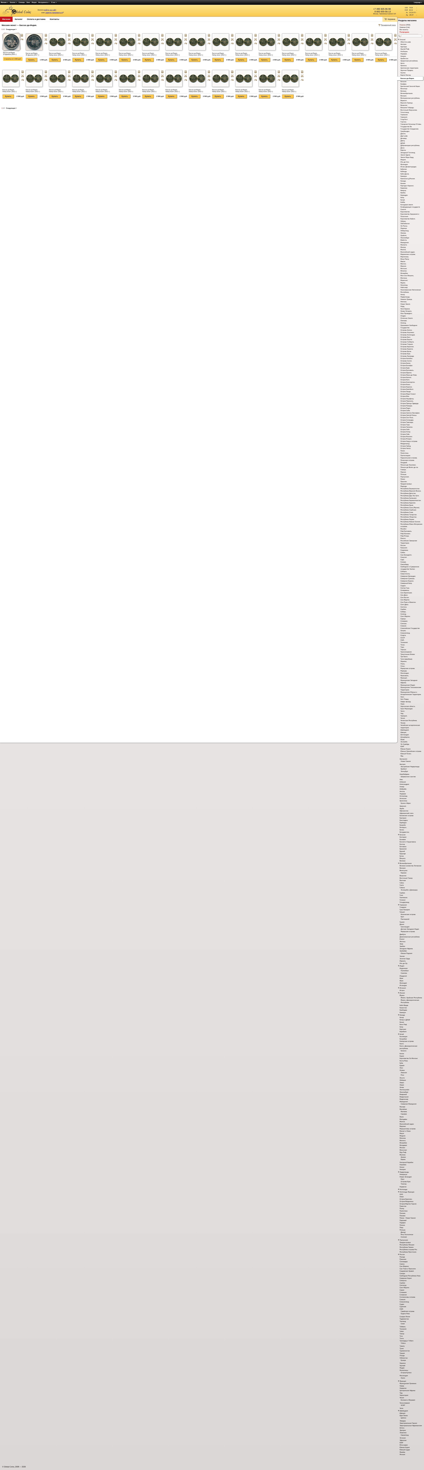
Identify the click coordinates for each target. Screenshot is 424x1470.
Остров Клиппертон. (407, 382)
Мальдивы (403, 1119)
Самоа (402, 1264)
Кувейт (402, 1065)
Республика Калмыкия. (408, 498)
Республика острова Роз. (408, 1249)
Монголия (403, 1150)
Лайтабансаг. (405, 223)
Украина (403, 1363)
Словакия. (404, 621)
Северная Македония (408, 1104)
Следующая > (11, 29)
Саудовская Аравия (407, 1271)
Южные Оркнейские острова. (411, 751)
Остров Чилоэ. (405, 448)
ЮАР (401, 1443)
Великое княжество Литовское (410, 866)
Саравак (404, 1114)
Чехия (402, 1398)
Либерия (403, 1080)
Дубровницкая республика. (410, 145)
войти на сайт (50, 10)
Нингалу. (403, 301)
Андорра (403, 794)
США (401, 1309)
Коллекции (403, 1036)
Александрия (404, 784)
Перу (401, 1227)
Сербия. (403, 609)
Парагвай (403, 1220)
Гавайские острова (407, 1311)
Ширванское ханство (408, 776)
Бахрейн (403, 825)
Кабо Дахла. (404, 174)
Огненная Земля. (406, 318)
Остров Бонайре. (406, 365)
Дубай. (402, 143)
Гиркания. (404, 117)
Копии (402, 1053)
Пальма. (403, 1213)
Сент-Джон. (404, 604)
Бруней (402, 851)
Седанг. (403, 586)
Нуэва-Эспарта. (406, 311)
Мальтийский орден (407, 1124)
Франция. (403, 678)
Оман (402, 1197)
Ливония (404, 1072)
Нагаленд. (404, 285)
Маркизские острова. (408, 254)
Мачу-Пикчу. (404, 259)
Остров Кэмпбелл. (407, 389)
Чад (401, 1393)
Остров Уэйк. (405, 434)
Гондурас (403, 907)
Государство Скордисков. (409, 129)
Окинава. (403, 320)
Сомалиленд (404, 1302)
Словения (403, 1295)
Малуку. (403, 247)
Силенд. (403, 614)
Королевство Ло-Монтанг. (409, 1058)
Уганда (402, 1355)
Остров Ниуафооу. (407, 399)
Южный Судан (405, 1450)
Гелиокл (402, 900)
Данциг (403, 1232)
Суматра (404, 973)
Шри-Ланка (404, 1415)
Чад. (402, 713)
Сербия (402, 1283)
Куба (401, 1063)
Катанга (403, 1051)
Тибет (402, 1331)
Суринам (403, 1306)
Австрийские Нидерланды (410, 766)
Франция (403, 1381)
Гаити (402, 885)
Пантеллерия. (405, 455)
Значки (402, 956)
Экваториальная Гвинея (408, 1423)
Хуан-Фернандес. (406, 709)
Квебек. (403, 193)
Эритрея (403, 1430)
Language (418, 2)
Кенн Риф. (403, 1024)
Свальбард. (404, 564)
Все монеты (404, 29)
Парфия (403, 1223)
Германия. (404, 114)
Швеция (402, 1413)
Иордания (403, 976)
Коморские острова (407, 1041)
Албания (403, 782)
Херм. (402, 704)
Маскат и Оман (405, 1131)
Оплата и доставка (36, 19)
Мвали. (403, 261)
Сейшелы (403, 1280)
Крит (402, 917)
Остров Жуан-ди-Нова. (408, 375)
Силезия (404, 1237)
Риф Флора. (404, 536)
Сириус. (403, 619)
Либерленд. (404, 231)
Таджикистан (404, 1319)
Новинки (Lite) (405, 27)
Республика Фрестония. (408, 1252)
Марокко (403, 1126)
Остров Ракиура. (406, 406)
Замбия (402, 946)
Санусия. (403, 557)
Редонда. (403, 486)
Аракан (403, 1157)
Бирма (403, 1159)
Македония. (404, 242)
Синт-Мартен (404, 1287)
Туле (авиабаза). (406, 659)
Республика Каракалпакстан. (410, 500)
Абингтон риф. (405, 42)
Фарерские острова (408, 931)
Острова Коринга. (406, 349)
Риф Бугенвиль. (406, 531)
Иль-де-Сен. (404, 162)
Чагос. (402, 711)
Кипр (401, 1027)
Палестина (403, 1211)
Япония (402, 1454)
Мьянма (402, 1155)
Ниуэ (402, 1179)
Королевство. (405, 212)
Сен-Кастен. (404, 597)
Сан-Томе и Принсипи (408, 1269)
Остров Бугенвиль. (407, 370)
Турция (402, 1353)
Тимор (402, 1334)
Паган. (402, 451)
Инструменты (43, 2)
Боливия (403, 839)
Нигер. (402, 294)
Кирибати (403, 1031)
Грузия (402, 922)
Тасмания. (404, 642)
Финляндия (404, 1375)
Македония (404, 1101)
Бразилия (403, 849)
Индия (402, 966)
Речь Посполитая (407, 1234)
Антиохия (403, 798)
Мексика (403, 1138)
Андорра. (403, 54)
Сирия (402, 1290)
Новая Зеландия (406, 1177)
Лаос (401, 1068)
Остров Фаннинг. (406, 436)
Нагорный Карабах (406, 1162)
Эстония (403, 1438)
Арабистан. (404, 58)
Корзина (391, 19)
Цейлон (403, 1418)
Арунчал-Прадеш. (406, 70)
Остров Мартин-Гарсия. (408, 1204)
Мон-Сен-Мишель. (407, 275)
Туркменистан (405, 1351)
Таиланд (403, 1321)
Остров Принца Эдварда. (409, 403)
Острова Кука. (405, 354)
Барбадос (403, 822)
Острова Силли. (406, 361)
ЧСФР (403, 1405)
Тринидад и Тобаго (406, 1341)
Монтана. (403, 278)
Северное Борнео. (407, 581)
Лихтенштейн (404, 1090)
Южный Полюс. (406, 754)
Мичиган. (403, 271)
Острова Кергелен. (407, 346)
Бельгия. (403, 81)
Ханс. (402, 697)
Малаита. (403, 245)
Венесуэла (403, 870)
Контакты (54, 19)
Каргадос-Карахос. (407, 186)
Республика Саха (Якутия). (410, 507)
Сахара (402, 1273)
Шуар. (402, 739)
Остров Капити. (406, 377)
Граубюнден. (405, 131)
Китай (402, 1034)
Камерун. (403, 176)
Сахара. (403, 562)
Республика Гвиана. (407, 1247)
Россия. (403, 545)
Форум (34, 2)
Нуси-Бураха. (405, 309)
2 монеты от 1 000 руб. (12, 59)
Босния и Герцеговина (408, 842)
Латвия (402, 1070)
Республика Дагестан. (408, 493)
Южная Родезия (406, 953)
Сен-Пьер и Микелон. (408, 602)
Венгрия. (403, 96)
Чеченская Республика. (408, 720)
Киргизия (403, 1029)
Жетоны (402, 941)
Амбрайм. (403, 789)
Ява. (402, 756)
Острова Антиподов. (407, 335)
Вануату (402, 858)
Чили (401, 1408)
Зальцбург (404, 771)
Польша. (403, 474)
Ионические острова (408, 914)
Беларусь (403, 827)
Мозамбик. (404, 273)
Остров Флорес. (406, 439)
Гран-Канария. (405, 910)
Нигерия (403, 1169)
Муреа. (403, 283)
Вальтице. (404, 88)
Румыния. (404, 548)
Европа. (403, 150)
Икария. (403, 160)
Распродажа (404, 32)
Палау (402, 1208)
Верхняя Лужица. (406, 103)
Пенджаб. (403, 462)
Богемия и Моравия (408, 1400)
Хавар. (402, 1386)
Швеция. (403, 732)
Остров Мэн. (405, 396)
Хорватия (403, 1388)
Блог (28, 2)
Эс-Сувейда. (405, 744)
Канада (402, 1015)
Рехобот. (403, 529)
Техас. (402, 645)
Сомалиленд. (405, 633)
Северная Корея (406, 1278)
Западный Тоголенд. (407, 152)
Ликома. (403, 233)
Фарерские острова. (407, 668)
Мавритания (404, 1097)
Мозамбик (403, 1143)
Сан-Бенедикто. (406, 555)
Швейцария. (404, 730)
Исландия (403, 985)
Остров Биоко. (405, 363)
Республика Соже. (407, 512)
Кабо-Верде (404, 1005)
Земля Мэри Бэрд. (407, 157)
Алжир (402, 787)
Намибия (403, 1165)
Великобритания (406, 863)
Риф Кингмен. (405, 533)
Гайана (402, 887)
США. (402, 640)
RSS (408, 25)
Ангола (402, 791)
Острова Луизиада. (407, 356)
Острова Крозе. (406, 351)
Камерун (403, 1012)
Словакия (403, 1292)
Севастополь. (405, 574)
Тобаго (403, 1343)
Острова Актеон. (406, 330)
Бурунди (403, 853)
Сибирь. (403, 612)
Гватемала (403, 897)
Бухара (403, 1360)
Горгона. (403, 122)
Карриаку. (404, 188)
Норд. (402, 306)
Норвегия (403, 1187)
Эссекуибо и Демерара (409, 890)
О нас (54, 2)
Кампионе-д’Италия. (407, 178)
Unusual (402, 39)
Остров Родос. (405, 408)
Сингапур (403, 1285)
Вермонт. (403, 100)
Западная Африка (406, 948)
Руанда (402, 1257)
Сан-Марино (404, 1266)
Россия (402, 1254)
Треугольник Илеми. (407, 654)
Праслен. (403, 481)
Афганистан (404, 811)
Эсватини (403, 1432)
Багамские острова (406, 815)
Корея (402, 1056)
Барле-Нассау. (405, 75)
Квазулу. (403, 190)
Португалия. (404, 477)
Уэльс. (402, 666)
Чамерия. (403, 716)
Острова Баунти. (406, 339)
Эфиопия (403, 1440)
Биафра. (403, 84)
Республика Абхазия (407, 1245)
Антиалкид (403, 796)
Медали (402, 1136)
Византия (403, 876)
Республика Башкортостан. (410, 488)
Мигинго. (403, 1140)
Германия (403, 905)
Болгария (403, 837)
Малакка (404, 1111)
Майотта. (403, 240)
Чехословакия (405, 1403)
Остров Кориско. (406, 387)
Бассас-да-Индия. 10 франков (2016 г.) (9, 53)
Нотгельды (403, 1189)
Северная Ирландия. (408, 576)
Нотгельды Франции (407, 1192)
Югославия (404, 1445)
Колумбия (403, 1039)
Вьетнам (403, 880)
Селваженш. (404, 590)
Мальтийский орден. (407, 252)
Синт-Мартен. (405, 616)
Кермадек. (404, 195)
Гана (401, 895)
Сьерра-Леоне (405, 1316)
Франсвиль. (404, 675)
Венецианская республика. (410, 98)
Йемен (402, 995)
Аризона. (403, 65)
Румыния (403, 1259)
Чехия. (402, 718)
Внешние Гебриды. (407, 107)
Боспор (402, 844)
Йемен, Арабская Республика (411, 998)
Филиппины (404, 1370)
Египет (402, 939)
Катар (402, 1017)
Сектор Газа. (405, 588)
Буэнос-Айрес (406, 803)
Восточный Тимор (406, 878)
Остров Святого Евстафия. (410, 413)
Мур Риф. (403, 1152)
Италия (402, 993)
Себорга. (403, 571)
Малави (402, 1107)
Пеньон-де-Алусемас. (408, 465)
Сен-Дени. (404, 595)
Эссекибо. (404, 742)
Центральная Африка (407, 1390)
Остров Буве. (405, 368)
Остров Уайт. (405, 429)
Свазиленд (405, 1435)
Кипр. (402, 197)
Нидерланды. (405, 297)
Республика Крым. (407, 505)
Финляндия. (404, 673)
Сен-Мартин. (405, 600)
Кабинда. (403, 171)
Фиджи (402, 1368)
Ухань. (402, 664)
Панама (402, 1216)
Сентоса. (403, 607)
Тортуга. (403, 649)
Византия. (404, 105)
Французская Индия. (407, 685)
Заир (401, 944)
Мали (402, 1117)
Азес (401, 779)
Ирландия (403, 983)
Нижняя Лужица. (406, 299)
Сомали (402, 1299)
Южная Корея (405, 1447)
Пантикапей (405, 919)
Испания (403, 988)
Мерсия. (403, 266)
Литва (402, 1087)
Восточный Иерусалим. (408, 110)
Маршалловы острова (407, 1129)
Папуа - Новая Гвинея (408, 1218)
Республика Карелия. (408, 503)
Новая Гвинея (406, 761)
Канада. (403, 181)
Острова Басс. (405, 337)
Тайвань (403, 1326)
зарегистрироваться (54, 13)
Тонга (402, 1338)
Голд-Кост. (404, 119)
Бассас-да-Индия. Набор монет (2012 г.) (56, 54)
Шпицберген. (405, 737)
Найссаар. (404, 287)
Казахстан (403, 1008)
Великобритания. (406, 93)
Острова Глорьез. (406, 344)
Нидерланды (404, 1172)
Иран (401, 981)
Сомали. (403, 626)
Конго (402, 1044)
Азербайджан (404, 774)
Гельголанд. (404, 112)
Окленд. (403, 323)
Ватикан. (403, 91)
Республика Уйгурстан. (408, 517)
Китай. (402, 200)
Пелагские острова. (407, 460)
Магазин (4, 2)
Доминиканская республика (410, 937)
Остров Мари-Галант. (408, 394)
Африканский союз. (407, 813)
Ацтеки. (403, 73)
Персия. (403, 472)
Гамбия (402, 893)
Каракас (404, 873)
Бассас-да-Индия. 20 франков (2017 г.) (32, 54)
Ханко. (403, 1378)
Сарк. (402, 559)
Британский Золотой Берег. (410, 86)
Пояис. (402, 479)
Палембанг (405, 971)
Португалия (404, 1240)
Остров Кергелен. (406, 1199)
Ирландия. (404, 164)
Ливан (402, 1082)
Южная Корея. (405, 749)
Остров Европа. (406, 373)
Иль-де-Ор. (404, 963)
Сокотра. (403, 623)
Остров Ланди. (405, 391)
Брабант (404, 769)
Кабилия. (403, 169)
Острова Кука (405, 1181)
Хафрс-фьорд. (405, 701)
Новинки (403, 25)
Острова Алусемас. (407, 332)
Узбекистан (404, 1358)
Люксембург (404, 1092)
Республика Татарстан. (408, 514)
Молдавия (403, 1145)
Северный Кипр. (406, 583)
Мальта (402, 1121)
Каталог (13, 2)
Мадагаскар (404, 1099)
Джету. (402, 141)
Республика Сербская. (408, 510)
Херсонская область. (407, 706)
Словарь (22, 2)
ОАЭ (401, 1194)
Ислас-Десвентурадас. (408, 167)
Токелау (404, 1184)
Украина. (403, 661)
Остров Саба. (405, 410)
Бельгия (402, 835)
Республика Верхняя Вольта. (410, 491)
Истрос (402, 990)
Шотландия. (404, 735)
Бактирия (403, 818)
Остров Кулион (406, 1372)
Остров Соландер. (407, 420)
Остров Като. (405, 380)
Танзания (403, 1329)
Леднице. (403, 228)
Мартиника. (404, 257)
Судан (402, 1304)
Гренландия (405, 927)
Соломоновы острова (407, 1297)
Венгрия (403, 868)
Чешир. (403, 723)
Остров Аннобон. (406, 358)
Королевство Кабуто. (407, 219)
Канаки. (403, 183)
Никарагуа (403, 1174)
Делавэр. (403, 138)
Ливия (402, 1085)
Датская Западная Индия (410, 929)
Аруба (402, 808)
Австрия (402, 764)
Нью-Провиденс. (406, 313)
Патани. (402, 1225)
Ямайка (402, 1452)
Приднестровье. (406, 484)
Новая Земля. (405, 304)
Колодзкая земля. (406, 205)
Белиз (402, 830)
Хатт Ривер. (404, 699)
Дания (402, 924)
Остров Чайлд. (405, 446)
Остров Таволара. (407, 422)
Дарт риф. (404, 136)
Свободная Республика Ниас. (410, 1276)
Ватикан (402, 861)
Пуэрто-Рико (405, 1313)
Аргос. (402, 63)
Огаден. (403, 316)
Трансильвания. (406, 652)
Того (401, 1336)
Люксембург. (404, 238)
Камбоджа (403, 1010)
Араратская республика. (409, 61)
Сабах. (402, 552)
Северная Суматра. (407, 578)
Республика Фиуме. (407, 519)
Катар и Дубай (405, 1020)
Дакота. (403, 133)
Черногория (404, 1395)
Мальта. (403, 249)
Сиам (403, 1324)
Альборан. (404, 51)
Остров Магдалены (406, 1201)
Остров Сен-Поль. (407, 417)
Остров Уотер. (405, 432)
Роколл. (403, 538)
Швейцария (404, 1411)
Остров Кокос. (405, 384)
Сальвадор (404, 1261)
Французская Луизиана (408, 1383)
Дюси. (402, 148)
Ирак (401, 978)
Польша (402, 1230)
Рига (402, 1075)
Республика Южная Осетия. (410, 522)
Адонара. (403, 47)
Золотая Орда (405, 958)
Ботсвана (403, 846)
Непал (402, 1167)
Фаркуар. (403, 671)
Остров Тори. (405, 425)
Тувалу (402, 1346)
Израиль (403, 961)
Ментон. (403, 264)
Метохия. (403, 268)
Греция (402, 912)
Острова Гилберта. (407, 342)
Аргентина (403, 801)
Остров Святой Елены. (408, 415)
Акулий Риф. (405, 49)
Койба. (402, 202)
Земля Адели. (405, 155)
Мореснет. (404, 280)
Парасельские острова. (408, 458)
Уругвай (402, 1365)
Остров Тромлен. (406, 427)
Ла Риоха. (404, 226)
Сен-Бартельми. (406, 593)
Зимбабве (403, 951)
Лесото (402, 1078)
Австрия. (403, 44)
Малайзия (403, 1109)
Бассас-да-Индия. (407, 78)
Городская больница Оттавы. (411, 124)
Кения (402, 1022)
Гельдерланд (404, 902)
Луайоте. (403, 235)
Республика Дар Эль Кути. (409, 496)
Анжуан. (403, 56)
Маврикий (403, 1094)
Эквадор (403, 1421)
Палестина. (404, 453)
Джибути (403, 934)
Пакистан (403, 1206)
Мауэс (402, 1133)
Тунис (402, 1348)
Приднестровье (405, 1242)
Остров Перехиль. (407, 401)
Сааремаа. (404, 550)
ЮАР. (402, 746)
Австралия (403, 759)
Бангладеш (404, 820)
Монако (402, 1147)
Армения (403, 806)
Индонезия (404, 968)
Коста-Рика (404, 1061)
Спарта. (403, 635)
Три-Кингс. (404, 656)
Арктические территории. (409, 68)
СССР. (402, 638)
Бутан (402, 856)
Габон (402, 883)
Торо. (402, 647)
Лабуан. (403, 221)
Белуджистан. (405, 832)
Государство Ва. (406, 126)
